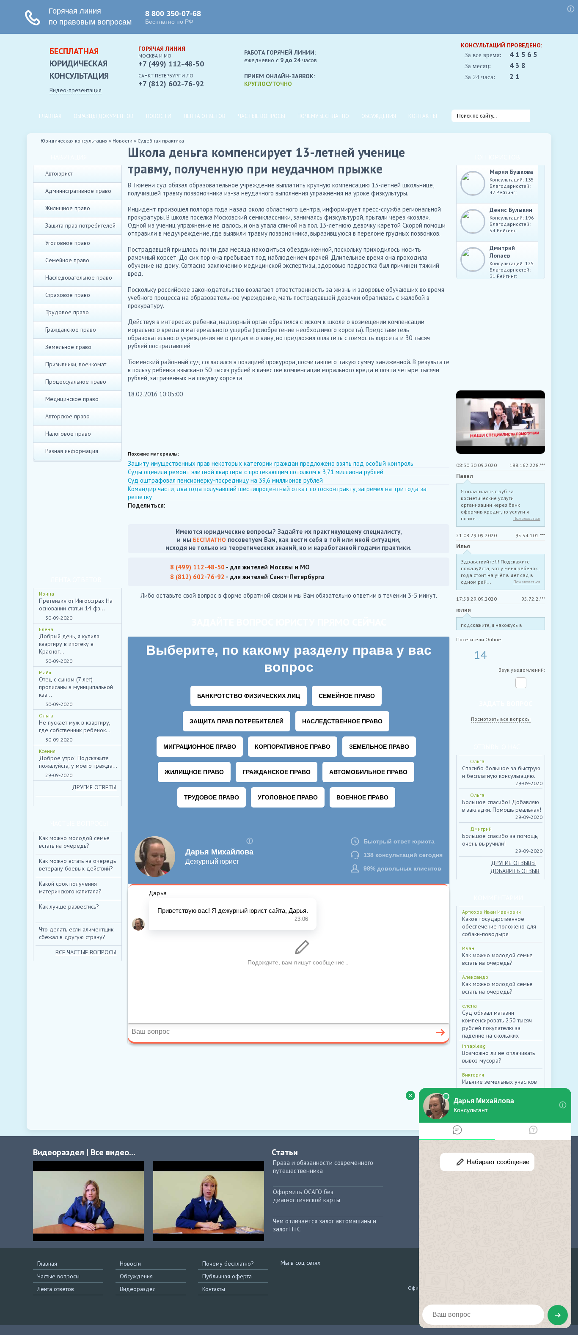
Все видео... (113, 1152)
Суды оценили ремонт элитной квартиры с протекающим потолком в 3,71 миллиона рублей (255, 472)
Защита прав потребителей (80, 225)
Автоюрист (58, 173)
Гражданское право (70, 329)
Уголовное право (67, 243)
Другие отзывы (513, 863)
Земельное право (68, 347)
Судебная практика (161, 140)
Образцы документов (104, 116)
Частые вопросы (261, 116)
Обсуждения (378, 116)
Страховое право (67, 295)
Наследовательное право (78, 277)
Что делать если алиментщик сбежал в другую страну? (76, 933)
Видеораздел (138, 1289)
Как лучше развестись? (69, 906)
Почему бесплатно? (228, 1263)
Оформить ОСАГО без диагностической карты (306, 1196)
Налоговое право (68, 433)
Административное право (78, 191)
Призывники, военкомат (75, 364)
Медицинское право (72, 399)
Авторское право (67, 416)
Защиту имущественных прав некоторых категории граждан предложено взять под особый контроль (270, 463)
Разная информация (71, 451)
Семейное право (67, 260)
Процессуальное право (75, 381)
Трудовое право (67, 312)
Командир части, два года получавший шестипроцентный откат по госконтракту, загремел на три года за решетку (277, 493)
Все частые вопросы (85, 952)
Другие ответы (94, 787)
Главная (50, 116)
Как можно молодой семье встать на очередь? (74, 841)
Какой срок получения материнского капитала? (70, 887)
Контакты (422, 116)
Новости (158, 116)
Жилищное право (67, 208)
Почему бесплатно (323, 116)
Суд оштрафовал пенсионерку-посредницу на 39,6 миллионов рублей (225, 480)
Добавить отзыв (514, 871)
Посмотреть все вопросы (501, 719)
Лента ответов (205, 116)
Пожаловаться (526, 518)
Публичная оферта (227, 1276)
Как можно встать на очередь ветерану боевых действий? (77, 864)
